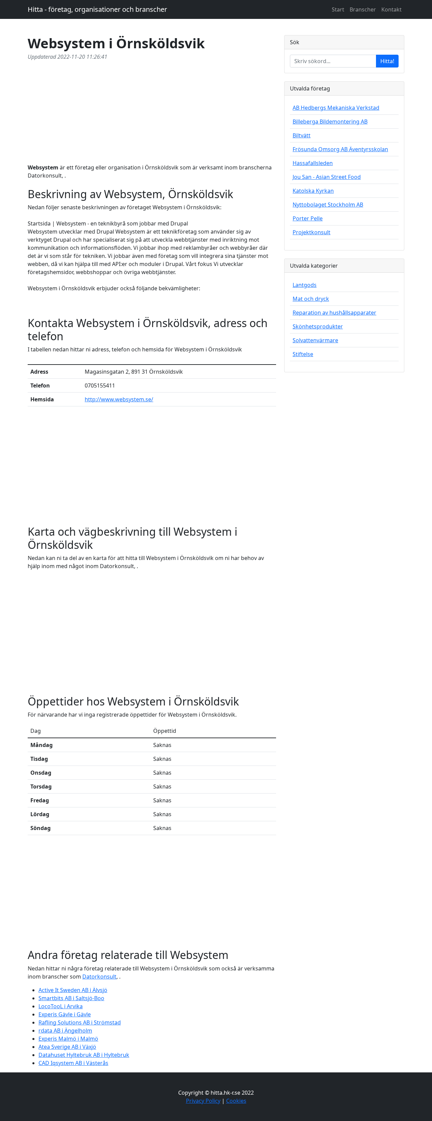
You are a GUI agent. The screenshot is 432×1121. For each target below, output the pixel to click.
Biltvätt (301, 135)
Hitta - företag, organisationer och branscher (97, 9)
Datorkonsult (99, 976)
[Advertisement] (152, 110)
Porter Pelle (308, 218)
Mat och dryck (311, 298)
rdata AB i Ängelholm (65, 1030)
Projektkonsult (311, 232)
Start (338, 9)
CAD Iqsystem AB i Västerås (73, 1063)
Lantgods (305, 285)
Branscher (363, 9)
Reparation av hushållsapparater (334, 312)
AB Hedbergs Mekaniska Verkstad (336, 107)
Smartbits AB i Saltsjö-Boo (71, 998)
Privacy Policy (203, 1100)
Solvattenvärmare (315, 340)
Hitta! (387, 61)
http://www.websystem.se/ (119, 399)
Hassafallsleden (313, 163)
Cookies (236, 1100)
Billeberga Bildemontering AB (330, 121)
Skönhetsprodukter (318, 326)
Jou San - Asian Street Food (327, 177)
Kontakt (391, 9)
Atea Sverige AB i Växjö (67, 1046)
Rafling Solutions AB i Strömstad (79, 1022)
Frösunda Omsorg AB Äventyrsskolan (340, 149)
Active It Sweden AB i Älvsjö (72, 990)
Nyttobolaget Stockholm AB (328, 204)
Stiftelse (303, 354)
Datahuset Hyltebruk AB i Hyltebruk (83, 1055)
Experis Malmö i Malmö (68, 1038)
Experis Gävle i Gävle (64, 1014)
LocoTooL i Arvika (60, 1006)
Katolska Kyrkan (313, 190)
